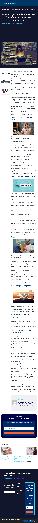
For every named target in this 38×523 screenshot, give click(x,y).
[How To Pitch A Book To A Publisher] (31, 447)
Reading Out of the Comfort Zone (6, 75)
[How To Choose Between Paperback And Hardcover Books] (19, 447)
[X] (5, 90)
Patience (3, 80)
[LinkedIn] (7, 90)
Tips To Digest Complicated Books (6, 82)
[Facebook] (3, 90)
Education (9, 9)
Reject (31, 520)
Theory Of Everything (15, 311)
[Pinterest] (4, 92)
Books (13, 9)
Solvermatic (4, 9)
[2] (9, 3)
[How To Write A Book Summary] (6, 447)
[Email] (6, 92)
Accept (26, 520)
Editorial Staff (4, 23)
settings (6, 522)
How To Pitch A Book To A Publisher (30, 458)
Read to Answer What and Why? (6, 78)
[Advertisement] (19, 34)
